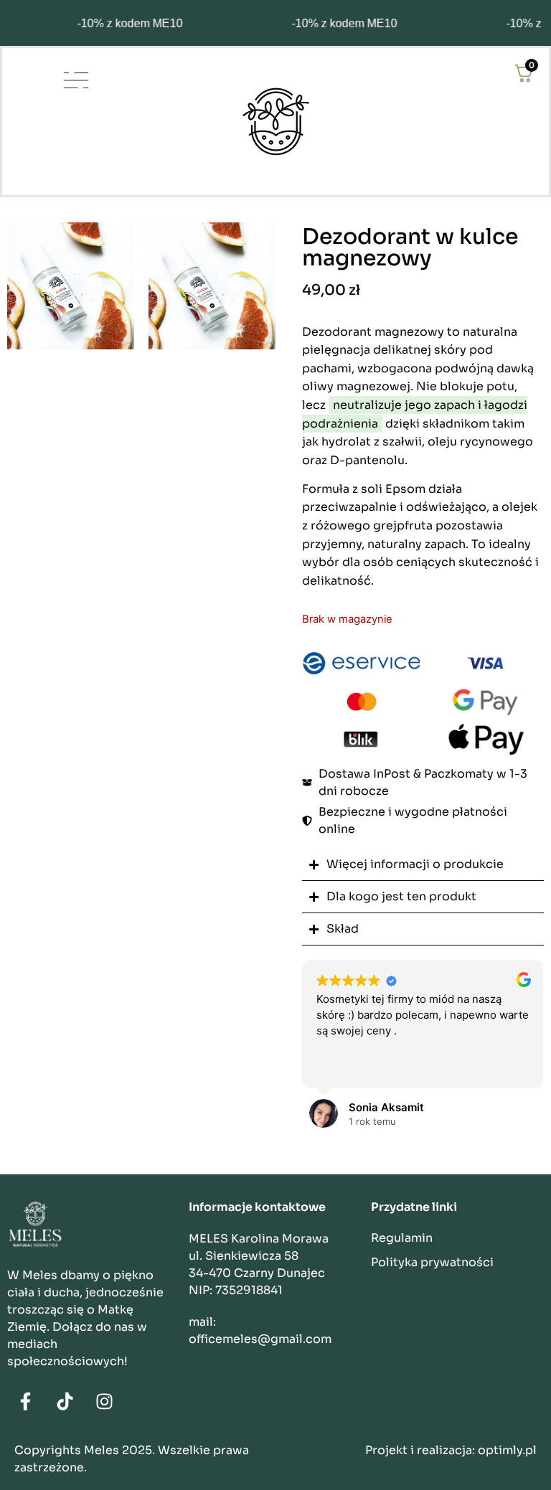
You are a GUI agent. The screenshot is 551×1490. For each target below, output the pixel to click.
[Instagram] (104, 1402)
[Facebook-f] (25, 1402)
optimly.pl (507, 1450)
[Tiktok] (65, 1402)
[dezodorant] (70, 285)
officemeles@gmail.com (260, 1339)
